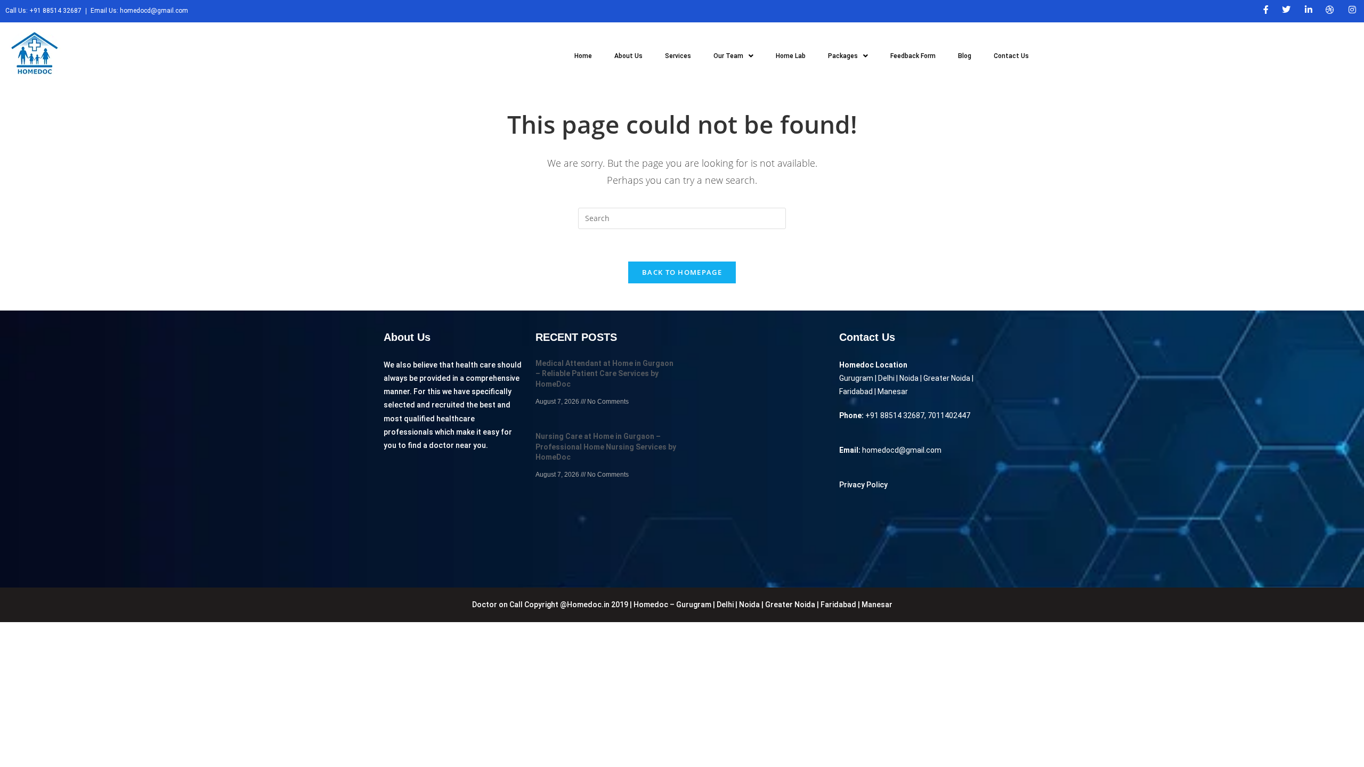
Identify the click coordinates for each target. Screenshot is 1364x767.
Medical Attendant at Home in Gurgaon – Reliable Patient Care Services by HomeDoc (604, 373)
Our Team (728, 56)
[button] (733, 56)
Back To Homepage (682, 272)
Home (583, 56)
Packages (843, 56)
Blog (964, 56)
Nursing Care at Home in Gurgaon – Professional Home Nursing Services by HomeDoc (605, 446)
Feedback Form (913, 56)
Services (678, 56)
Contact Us (1011, 56)
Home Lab (791, 56)
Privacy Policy (863, 484)
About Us (628, 56)
